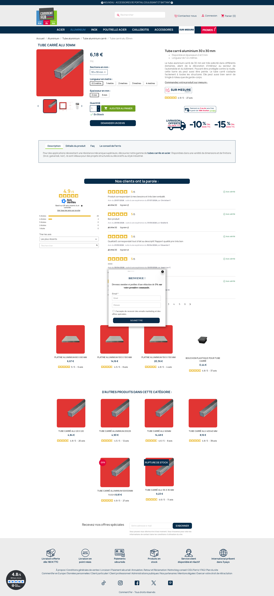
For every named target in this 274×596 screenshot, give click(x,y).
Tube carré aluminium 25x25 (115, 431)
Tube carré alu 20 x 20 (71, 431)
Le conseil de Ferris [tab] (110, 145)
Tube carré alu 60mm (159, 431)
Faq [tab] (92, 145)
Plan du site (212, 570)
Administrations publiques (145, 573)
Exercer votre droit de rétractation (214, 573)
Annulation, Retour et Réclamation (149, 570)
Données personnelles (78, 573)
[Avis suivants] (190, 304)
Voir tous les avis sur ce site (68, 210)
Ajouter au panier (118, 108)
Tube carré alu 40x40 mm (203, 431)
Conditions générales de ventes (83, 570)
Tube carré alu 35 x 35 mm (159, 490)
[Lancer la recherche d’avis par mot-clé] (97, 245)
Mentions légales (187, 573)
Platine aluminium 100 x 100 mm (114, 357)
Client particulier (99, 573)
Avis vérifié (230, 192)
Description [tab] (54, 145)
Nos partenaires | (169, 573)
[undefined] (82, 206)
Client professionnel (120, 573)
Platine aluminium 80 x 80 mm (70, 357)
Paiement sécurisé (120, 570)
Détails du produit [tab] (75, 145)
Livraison (105, 570)
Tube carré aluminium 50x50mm (115, 490)
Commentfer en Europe (54, 573)
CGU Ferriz (193, 570)
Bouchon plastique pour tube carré (203, 359)
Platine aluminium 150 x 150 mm (158, 357)
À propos (60, 570)
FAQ (203, 570)
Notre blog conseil (177, 570)
